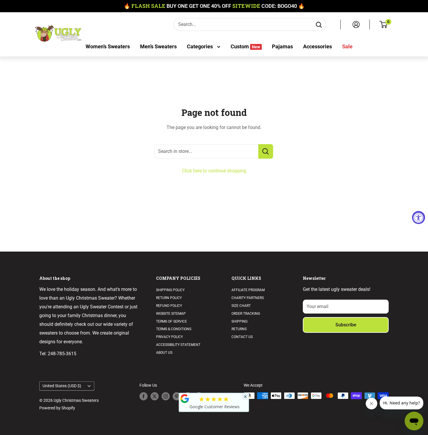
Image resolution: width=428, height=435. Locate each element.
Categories (200, 46)
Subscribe (345, 325)
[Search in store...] (266, 151)
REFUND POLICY (169, 306)
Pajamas (282, 46)
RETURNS (239, 329)
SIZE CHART (241, 306)
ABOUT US (164, 353)
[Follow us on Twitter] (155, 396)
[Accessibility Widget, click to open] (418, 217)
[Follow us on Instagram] (166, 396)
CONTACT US (242, 337)
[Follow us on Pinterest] (177, 396)
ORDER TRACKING (245, 314)
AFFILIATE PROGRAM (248, 290)
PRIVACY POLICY (169, 337)
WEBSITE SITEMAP (171, 314)
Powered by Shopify (57, 408)
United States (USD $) (62, 385)
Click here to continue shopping (214, 171)
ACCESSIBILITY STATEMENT (178, 345)
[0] (383, 24)
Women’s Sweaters (108, 46)
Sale (347, 46)
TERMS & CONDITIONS (173, 329)
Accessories (317, 46)
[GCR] (185, 398)
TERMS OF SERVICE (171, 321)
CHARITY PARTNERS (247, 298)
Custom (245, 46)
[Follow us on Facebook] (143, 396)
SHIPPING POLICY (170, 290)
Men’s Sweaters (158, 46)
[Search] (319, 24)
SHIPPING (239, 321)
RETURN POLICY (169, 298)
